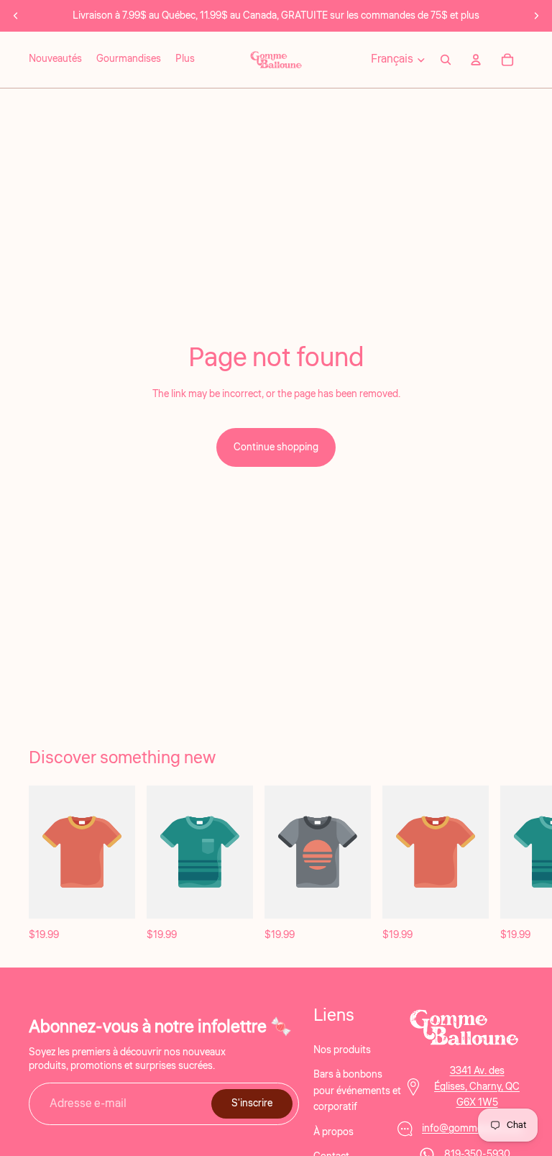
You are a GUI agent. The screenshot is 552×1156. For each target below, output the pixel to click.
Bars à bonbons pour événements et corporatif (357, 1091)
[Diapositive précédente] (16, 16)
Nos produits (342, 1050)
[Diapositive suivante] (536, 16)
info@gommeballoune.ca (477, 1128)
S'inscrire (251, 1103)
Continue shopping (276, 447)
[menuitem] (185, 59)
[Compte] (476, 60)
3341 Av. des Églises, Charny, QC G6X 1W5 (477, 1086)
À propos (333, 1131)
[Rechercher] (445, 60)
